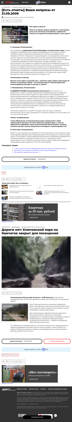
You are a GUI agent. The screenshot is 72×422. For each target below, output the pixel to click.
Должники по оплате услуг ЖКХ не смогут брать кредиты (35, 150)
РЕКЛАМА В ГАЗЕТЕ (33, 389)
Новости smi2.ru (7, 222)
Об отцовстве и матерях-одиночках (53, 185)
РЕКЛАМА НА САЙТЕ (22, 389)
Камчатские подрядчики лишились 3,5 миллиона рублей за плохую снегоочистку (21, 197)
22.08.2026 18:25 (6, 227)
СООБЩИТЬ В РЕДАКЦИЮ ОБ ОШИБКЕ (57, 389)
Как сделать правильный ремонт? (26, 152)
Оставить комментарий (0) (57, 341)
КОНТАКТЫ (43, 389)
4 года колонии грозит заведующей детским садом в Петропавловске (40, 148)
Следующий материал (37, 417)
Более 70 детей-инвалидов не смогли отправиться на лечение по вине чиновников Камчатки (56, 192)
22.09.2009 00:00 (6, 7)
